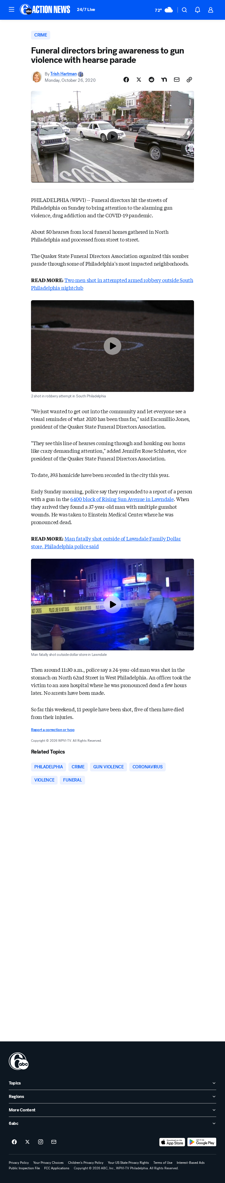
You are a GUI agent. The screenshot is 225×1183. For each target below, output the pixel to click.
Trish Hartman (63, 74)
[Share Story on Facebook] (126, 79)
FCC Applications (56, 1168)
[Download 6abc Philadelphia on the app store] (172, 1142)
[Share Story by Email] (176, 79)
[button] (11, 9)
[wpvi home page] (19, 1061)
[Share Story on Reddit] (151, 79)
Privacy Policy (19, 1162)
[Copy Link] (189, 79)
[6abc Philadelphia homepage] (45, 10)
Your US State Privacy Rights (128, 1162)
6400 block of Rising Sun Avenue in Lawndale (122, 498)
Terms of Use (162, 1162)
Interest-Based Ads (191, 1162)
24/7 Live (86, 9)
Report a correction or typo (52, 729)
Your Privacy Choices (48, 1162)
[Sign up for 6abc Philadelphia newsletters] (53, 1142)
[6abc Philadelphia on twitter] (27, 1142)
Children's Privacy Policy (85, 1162)
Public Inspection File (24, 1168)
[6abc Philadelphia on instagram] (40, 1142)
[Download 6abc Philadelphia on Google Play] (201, 1142)
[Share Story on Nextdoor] (164, 79)
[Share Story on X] (139, 79)
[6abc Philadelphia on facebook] (14, 1142)
